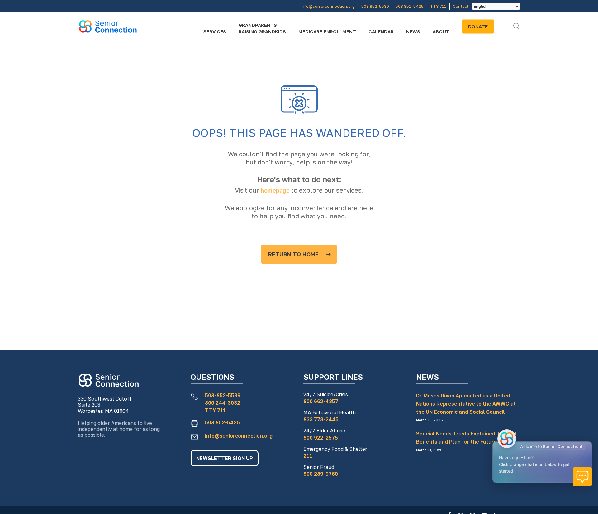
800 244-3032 (222, 403)
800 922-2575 (320, 438)
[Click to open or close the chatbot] (582, 476)
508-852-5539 (222, 395)
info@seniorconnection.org (239, 436)
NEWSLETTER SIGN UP (224, 458)
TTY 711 (215, 410)
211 (307, 456)
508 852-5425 (222, 422)
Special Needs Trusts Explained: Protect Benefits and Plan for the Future (466, 438)
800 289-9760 (320, 474)
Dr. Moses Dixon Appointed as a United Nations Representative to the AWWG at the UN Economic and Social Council (466, 404)
